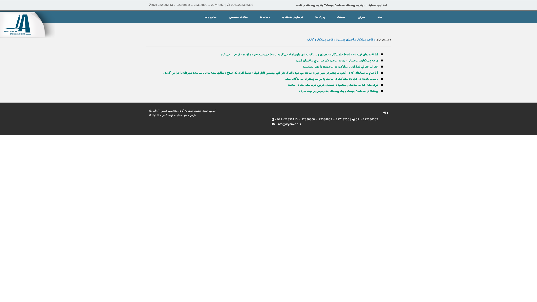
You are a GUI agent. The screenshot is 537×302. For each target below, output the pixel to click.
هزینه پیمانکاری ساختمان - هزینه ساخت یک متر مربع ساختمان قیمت (337, 61)
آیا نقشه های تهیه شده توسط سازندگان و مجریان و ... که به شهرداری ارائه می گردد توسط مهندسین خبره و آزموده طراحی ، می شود (299, 54)
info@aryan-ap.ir (289, 124)
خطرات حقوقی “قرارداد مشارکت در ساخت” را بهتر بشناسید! (340, 67)
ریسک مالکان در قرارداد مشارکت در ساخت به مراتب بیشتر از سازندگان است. (331, 79)
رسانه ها (265, 17)
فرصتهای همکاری (292, 17)
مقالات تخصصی (238, 17)
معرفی (361, 17)
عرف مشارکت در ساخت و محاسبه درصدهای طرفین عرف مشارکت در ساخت (333, 85)
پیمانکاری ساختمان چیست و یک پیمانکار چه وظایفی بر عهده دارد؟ (338, 91)
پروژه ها (320, 17)
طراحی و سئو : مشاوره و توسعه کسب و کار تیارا (173, 116)
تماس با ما (211, 17)
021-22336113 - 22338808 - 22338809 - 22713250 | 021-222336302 (327, 119)
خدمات (341, 17)
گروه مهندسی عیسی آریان (168, 111)
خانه (379, 17)
